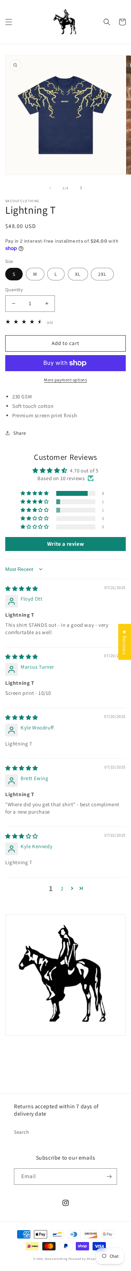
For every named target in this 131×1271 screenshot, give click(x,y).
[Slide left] (50, 188)
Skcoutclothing (56, 1259)
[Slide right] (81, 188)
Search (21, 1132)
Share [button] (19, 433)
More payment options (65, 379)
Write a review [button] (65, 544)
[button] (8, 22)
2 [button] (62, 888)
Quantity (14, 290)
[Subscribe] (109, 1176)
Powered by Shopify (83, 1259)
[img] (21, 588)
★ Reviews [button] (124, 642)
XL (78, 274)
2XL (102, 274)
